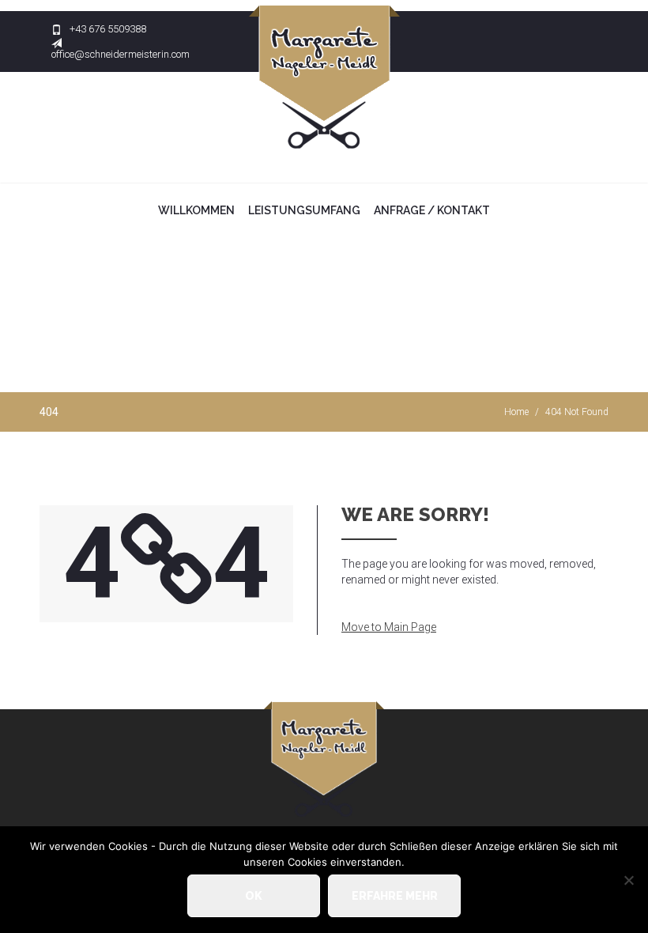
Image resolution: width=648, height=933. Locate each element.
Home (516, 411)
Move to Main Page (388, 627)
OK (253, 896)
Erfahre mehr (395, 896)
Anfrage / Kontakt (432, 210)
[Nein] (628, 880)
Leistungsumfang (304, 210)
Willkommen (196, 210)
